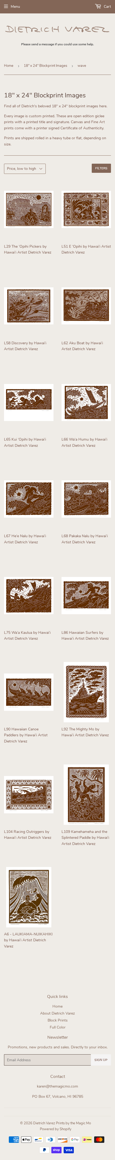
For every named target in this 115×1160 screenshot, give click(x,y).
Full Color (58, 1027)
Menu (15, 6)
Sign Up (101, 1060)
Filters (101, 168)
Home (8, 65)
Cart (107, 6)
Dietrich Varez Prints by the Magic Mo (62, 1123)
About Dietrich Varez (57, 1013)
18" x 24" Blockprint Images (45, 65)
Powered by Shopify (55, 1129)
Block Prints (58, 1020)
